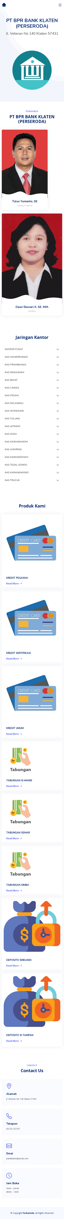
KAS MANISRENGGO (16, 357)
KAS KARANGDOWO (16, 457)
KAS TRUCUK (12, 480)
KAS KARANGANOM (16, 441)
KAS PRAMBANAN (15, 364)
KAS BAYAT (11, 380)
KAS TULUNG (12, 418)
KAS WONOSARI (14, 411)
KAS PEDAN (12, 395)
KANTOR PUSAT (14, 349)
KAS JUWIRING (13, 449)
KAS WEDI (11, 434)
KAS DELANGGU (14, 403)
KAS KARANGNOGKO (17, 472)
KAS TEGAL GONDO (16, 464)
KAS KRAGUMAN (14, 372)
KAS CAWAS (12, 387)
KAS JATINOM (12, 426)
